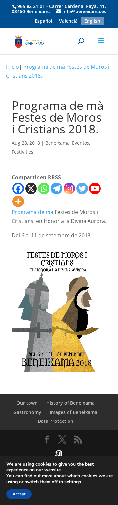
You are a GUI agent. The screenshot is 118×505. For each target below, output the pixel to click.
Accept (19, 494)
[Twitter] (82, 188)
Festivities (22, 152)
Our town (27, 403)
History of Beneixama (70, 403)
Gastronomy (27, 412)
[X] (31, 188)
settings (72, 482)
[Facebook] (18, 188)
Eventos (80, 143)
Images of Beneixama (73, 412)
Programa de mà (32, 212)
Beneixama (57, 143)
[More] (18, 201)
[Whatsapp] (43, 188)
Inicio (12, 66)
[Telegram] (56, 188)
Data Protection (55, 421)
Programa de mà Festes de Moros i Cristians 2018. (57, 71)
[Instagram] (69, 188)
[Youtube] (95, 188)
